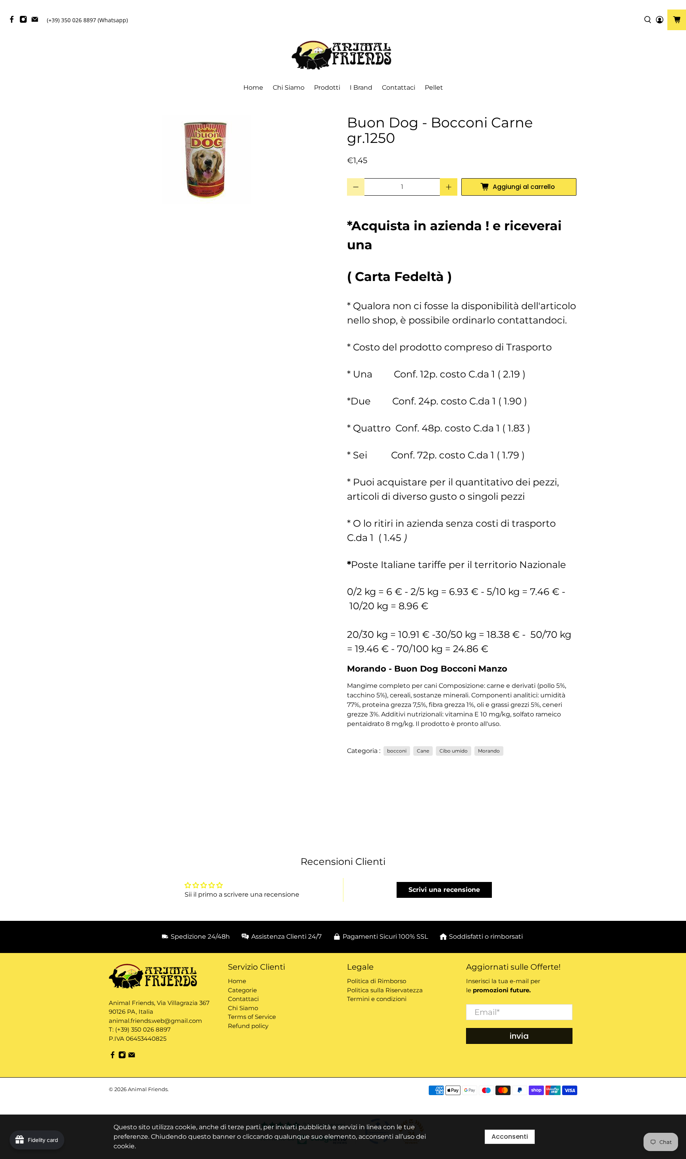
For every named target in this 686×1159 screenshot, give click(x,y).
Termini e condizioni (377, 999)
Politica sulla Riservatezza (385, 990)
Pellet (434, 87)
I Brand (361, 87)
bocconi (397, 751)
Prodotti (327, 87)
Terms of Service (252, 1016)
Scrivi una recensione (444, 889)
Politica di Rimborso (376, 981)
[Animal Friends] (343, 55)
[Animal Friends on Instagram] (25, 21)
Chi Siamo (288, 87)
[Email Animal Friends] (36, 21)
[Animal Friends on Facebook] (13, 21)
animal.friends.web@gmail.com (155, 1020)
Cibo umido (453, 751)
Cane (423, 751)
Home (253, 87)
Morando (489, 751)
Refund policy (248, 1026)
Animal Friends (148, 1089)
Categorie (242, 990)
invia (519, 1036)
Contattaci (398, 87)
